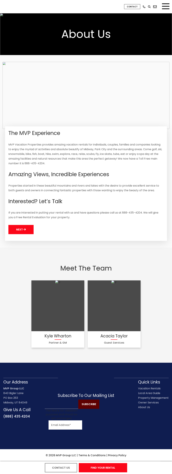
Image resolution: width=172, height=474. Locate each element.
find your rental (103, 468)
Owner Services (148, 402)
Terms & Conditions (92, 455)
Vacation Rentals (149, 388)
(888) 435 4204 (16, 416)
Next (20, 229)
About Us (144, 407)
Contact (132, 6)
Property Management (153, 398)
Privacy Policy (117, 455)
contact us (61, 468)
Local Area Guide (149, 393)
